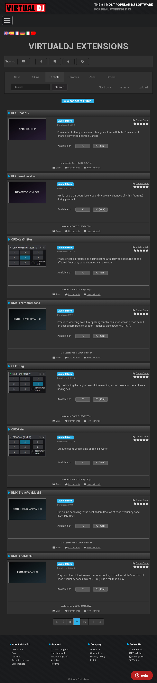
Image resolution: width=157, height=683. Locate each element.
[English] (6, 32)
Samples (73, 77)
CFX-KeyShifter (21, 239)
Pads (92, 77)
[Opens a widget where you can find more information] (141, 676)
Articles (55, 660)
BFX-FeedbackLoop (24, 176)
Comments (74, 167)
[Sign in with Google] (82, 61)
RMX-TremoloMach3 (25, 303)
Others (111, 77)
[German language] (22, 32)
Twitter (136, 660)
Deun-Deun (142, 120)
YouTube (137, 653)
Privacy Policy (97, 656)
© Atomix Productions (78, 679)
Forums (55, 663)
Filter (123, 87)
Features (16, 656)
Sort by (104, 87)
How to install (94, 167)
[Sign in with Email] (23, 61)
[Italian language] (28, 32)
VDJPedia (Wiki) (59, 656)
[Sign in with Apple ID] (69, 61)
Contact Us (96, 653)
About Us (95, 649)
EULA (93, 660)
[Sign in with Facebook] (41, 61)
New (17, 77)
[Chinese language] (33, 32)
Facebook (136, 649)
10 (84, 621)
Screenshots (18, 663)
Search (59, 87)
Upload (143, 87)
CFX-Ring (17, 366)
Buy (14, 653)
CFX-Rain (17, 429)
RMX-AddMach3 (22, 556)
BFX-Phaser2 (20, 113)
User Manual (58, 653)
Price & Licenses (20, 660)
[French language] (17, 32)
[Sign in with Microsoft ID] (55, 61)
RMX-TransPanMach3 (26, 492)
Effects (54, 77)
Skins (35, 77)
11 (92, 621)
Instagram (137, 656)
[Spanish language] (11, 32)
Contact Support (60, 649)
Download (17, 649)
